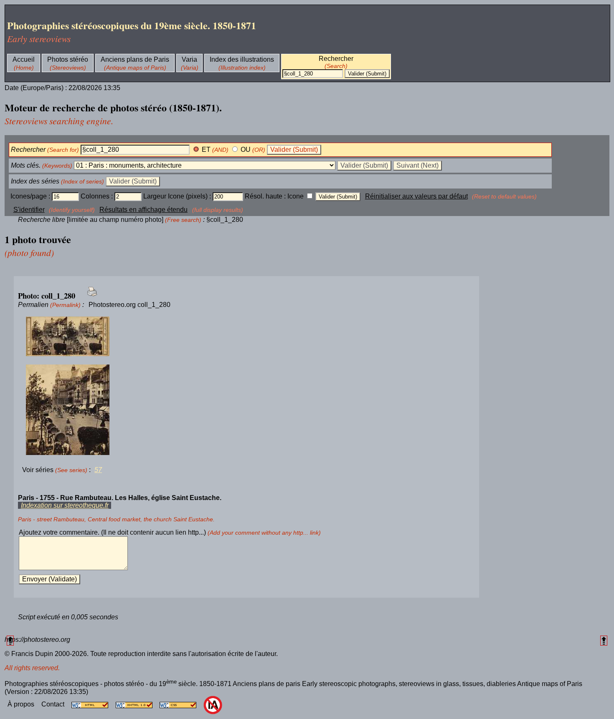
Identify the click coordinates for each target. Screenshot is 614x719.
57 (98, 469)
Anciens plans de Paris (135, 59)
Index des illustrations (242, 59)
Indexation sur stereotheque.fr (65, 505)
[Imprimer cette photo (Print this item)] (89, 296)
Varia (189, 59)
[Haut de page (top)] (10, 640)
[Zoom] (246, 337)
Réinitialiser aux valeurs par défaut (416, 196)
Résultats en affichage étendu (143, 209)
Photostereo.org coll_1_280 (129, 304)
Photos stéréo (67, 59)
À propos (22, 704)
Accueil (24, 59)
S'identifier (29, 209)
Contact (53, 704)
